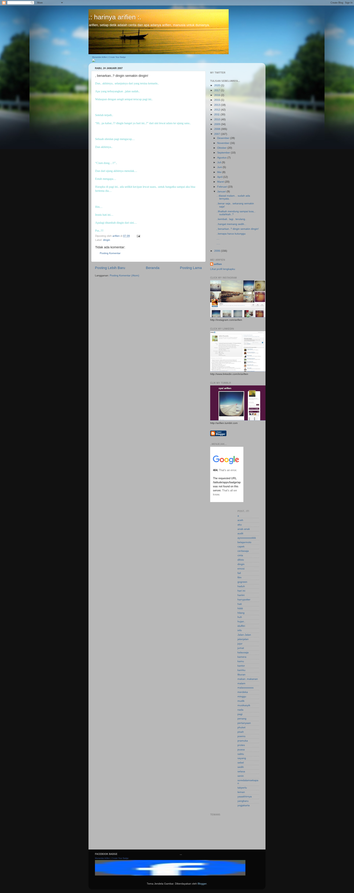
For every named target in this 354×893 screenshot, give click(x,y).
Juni (220, 167)
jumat (240, 648)
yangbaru (243, 801)
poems (241, 736)
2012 (217, 109)
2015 (217, 100)
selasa (241, 771)
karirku (241, 670)
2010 (217, 119)
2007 (217, 134)
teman (241, 792)
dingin (106, 240)
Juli (219, 162)
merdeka (242, 692)
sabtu (240, 754)
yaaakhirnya (244, 796)
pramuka (242, 740)
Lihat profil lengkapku (222, 269)
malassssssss (245, 687)
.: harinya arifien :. (114, 17)
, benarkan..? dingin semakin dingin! (237, 229)
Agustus (222, 157)
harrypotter (243, 599)
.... (217, 238)
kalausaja (243, 652)
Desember (223, 138)
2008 (217, 129)
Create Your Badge (117, 57)
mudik (240, 701)
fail (239, 573)
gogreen (242, 582)
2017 (217, 90)
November (223, 143)
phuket (241, 727)
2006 (217, 250)
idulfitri (241, 626)
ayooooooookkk (246, 538)
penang (241, 718)
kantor (241, 665)
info (239, 630)
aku (239, 524)
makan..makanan (247, 679)
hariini (240, 595)
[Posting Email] (138, 236)
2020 (217, 85)
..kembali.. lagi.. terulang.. (231, 219)
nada (240, 709)
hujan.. (241, 621)
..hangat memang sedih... (231, 224)
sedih (240, 767)
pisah (240, 732)
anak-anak (243, 529)
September (224, 152)
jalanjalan (243, 639)
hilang (240, 612)
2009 (217, 124)
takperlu (242, 787)
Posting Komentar (110, 253)
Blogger (202, 883)
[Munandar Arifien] (93, 61)
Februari (222, 186)
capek (240, 546)
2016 (217, 95)
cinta (240, 555)
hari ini (241, 590)
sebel (240, 762)
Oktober (222, 147)
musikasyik (243, 705)
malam (241, 683)
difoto (240, 559)
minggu (241, 696)
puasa (241, 749)
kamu (240, 661)
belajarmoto (244, 542)
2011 (217, 114)
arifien (218, 264)
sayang (241, 758)
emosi (240, 568)
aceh (240, 520)
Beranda (152, 268)
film (239, 577)
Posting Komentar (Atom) (124, 275)
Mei (219, 172)
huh (239, 617)
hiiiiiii (240, 608)
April (220, 177)
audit (240, 533)
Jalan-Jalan (244, 634)
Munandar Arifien (99, 57)
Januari (222, 191)
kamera (241, 657)
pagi (239, 714)
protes (241, 745)
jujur (239, 643)
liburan (241, 674)
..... (218, 243)
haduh (241, 586)
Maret (221, 181)
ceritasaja (243, 551)
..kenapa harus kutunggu (231, 233)
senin (240, 776)
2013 (217, 105)
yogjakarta (243, 805)
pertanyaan (244, 723)
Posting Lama (191, 268)
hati (239, 604)
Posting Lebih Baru (110, 268)
